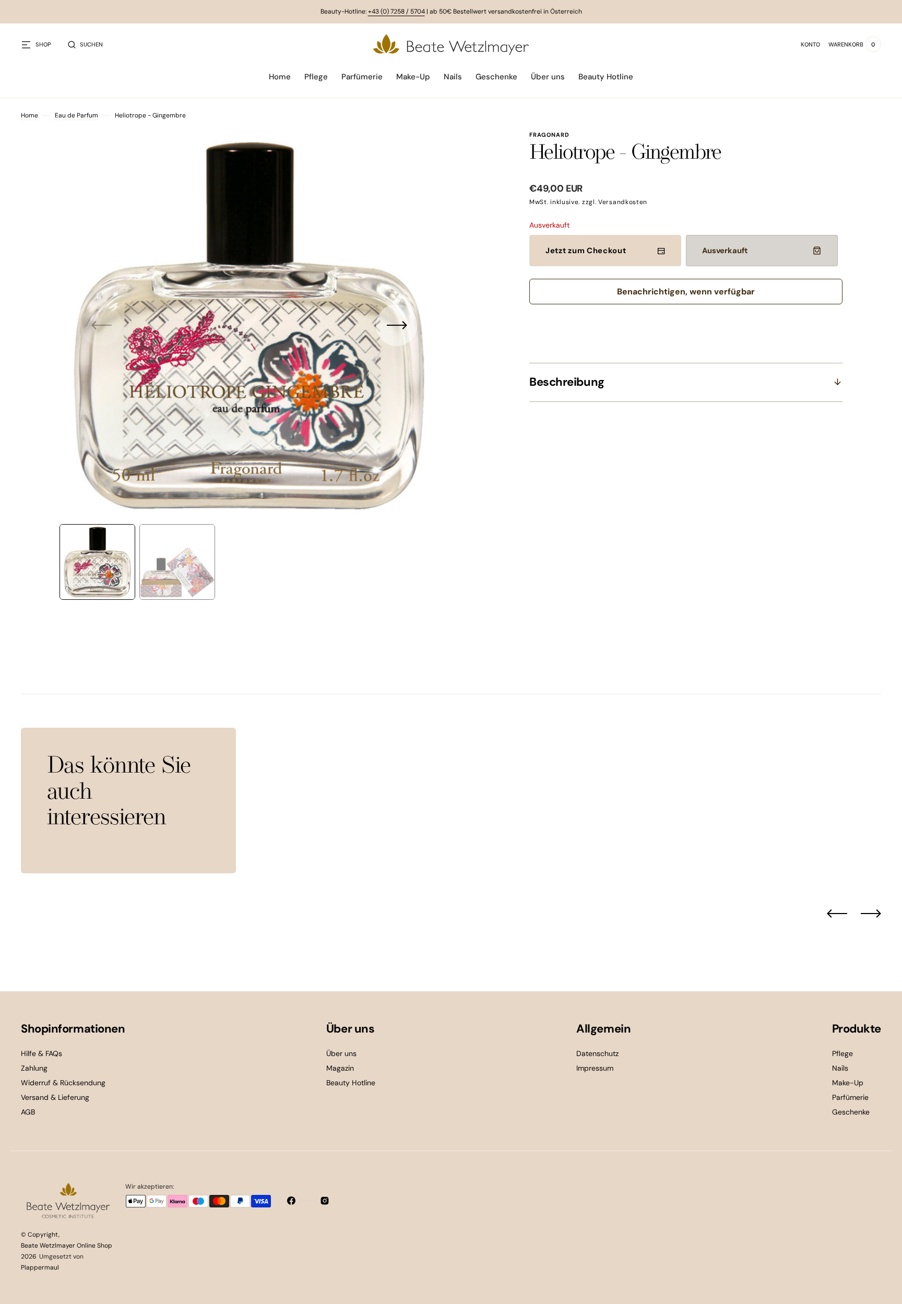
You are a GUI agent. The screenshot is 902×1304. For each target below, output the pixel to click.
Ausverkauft (724, 250)
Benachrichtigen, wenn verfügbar (686, 291)
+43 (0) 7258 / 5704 (396, 11)
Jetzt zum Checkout (585, 250)
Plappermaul (40, 1267)
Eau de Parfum (76, 115)
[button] (85, 44)
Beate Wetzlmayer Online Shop (66, 1245)
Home (29, 115)
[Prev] (837, 913)
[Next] (871, 913)
